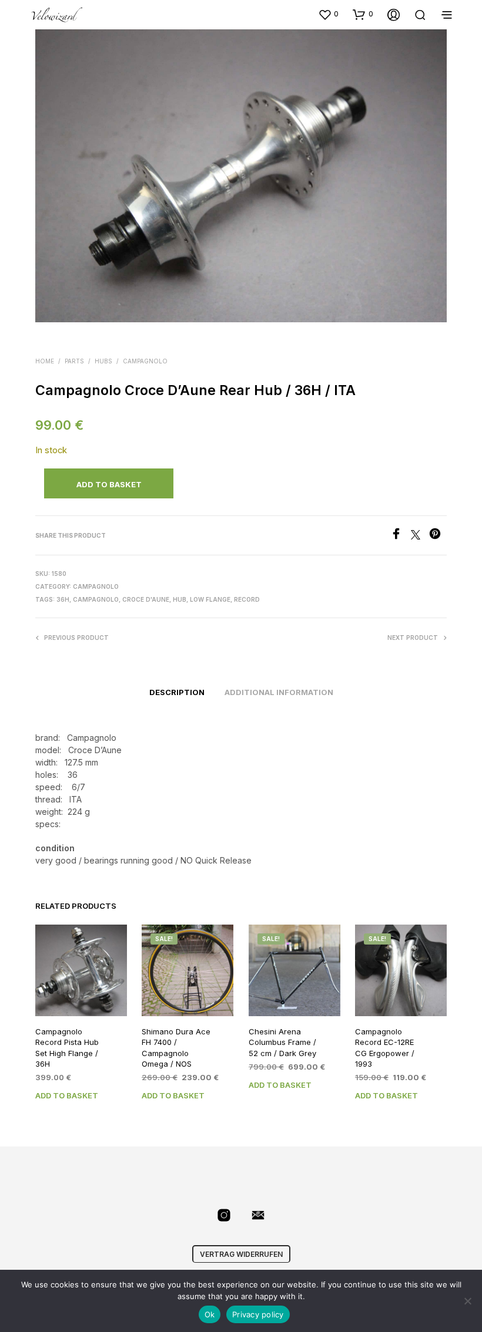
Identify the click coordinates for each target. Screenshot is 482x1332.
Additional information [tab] (279, 692)
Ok (210, 1314)
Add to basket (66, 1095)
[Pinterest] (438, 536)
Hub (179, 599)
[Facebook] (400, 536)
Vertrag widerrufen (241, 1254)
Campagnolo (145, 361)
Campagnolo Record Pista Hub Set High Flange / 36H (67, 1048)
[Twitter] (420, 536)
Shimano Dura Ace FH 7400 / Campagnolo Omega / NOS (176, 1048)
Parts (74, 361)
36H (62, 599)
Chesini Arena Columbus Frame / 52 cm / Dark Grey (282, 1042)
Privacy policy (258, 1314)
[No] (467, 1301)
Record (247, 599)
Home (44, 361)
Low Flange (210, 599)
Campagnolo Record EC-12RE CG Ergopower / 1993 (384, 1048)
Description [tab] (177, 692)
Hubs (103, 361)
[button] (328, 14)
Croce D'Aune (145, 599)
